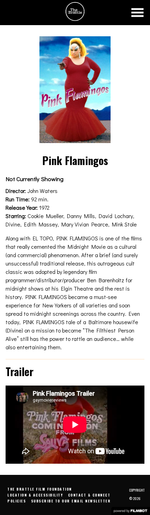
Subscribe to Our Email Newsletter (71, 500)
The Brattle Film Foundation (39, 489)
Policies (16, 500)
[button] (137, 12)
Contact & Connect (89, 495)
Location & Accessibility (35, 495)
